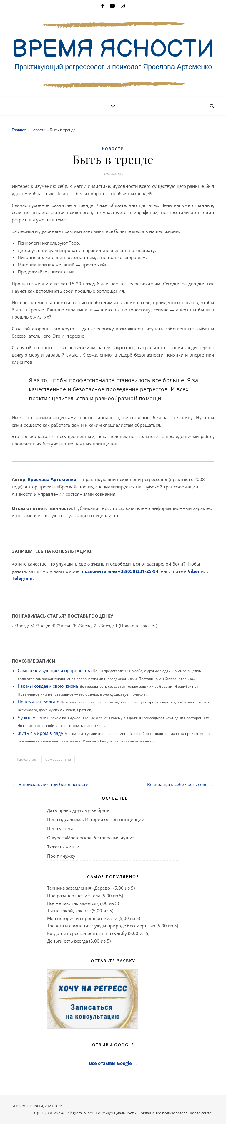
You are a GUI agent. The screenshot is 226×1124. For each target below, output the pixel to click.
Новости (38, 130)
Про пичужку (61, 856)
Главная (19, 130)
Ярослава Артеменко (52, 479)
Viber (194, 571)
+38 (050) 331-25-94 (46, 1112)
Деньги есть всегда (67, 941)
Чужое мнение (33, 717)
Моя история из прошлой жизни (82, 918)
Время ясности (29, 1105)
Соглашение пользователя (162, 1112)
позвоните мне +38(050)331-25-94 (120, 571)
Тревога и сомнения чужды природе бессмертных (101, 926)
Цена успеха (60, 828)
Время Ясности (113, 49)
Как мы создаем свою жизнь (48, 686)
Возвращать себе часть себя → (180, 784)
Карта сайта (200, 1112)
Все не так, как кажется (71, 903)
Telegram (22, 578)
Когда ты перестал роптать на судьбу (87, 933)
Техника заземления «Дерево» (79, 888)
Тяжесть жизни (63, 847)
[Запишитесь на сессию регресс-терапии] (113, 999)
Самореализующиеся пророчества (55, 670)
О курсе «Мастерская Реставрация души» (90, 837)
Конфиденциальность (116, 1112)
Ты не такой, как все (69, 911)
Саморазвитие (58, 759)
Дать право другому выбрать (78, 810)
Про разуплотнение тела (73, 895)
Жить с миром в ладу (40, 733)
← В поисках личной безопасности (50, 784)
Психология (26, 759)
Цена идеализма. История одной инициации (95, 819)
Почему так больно (38, 701)
